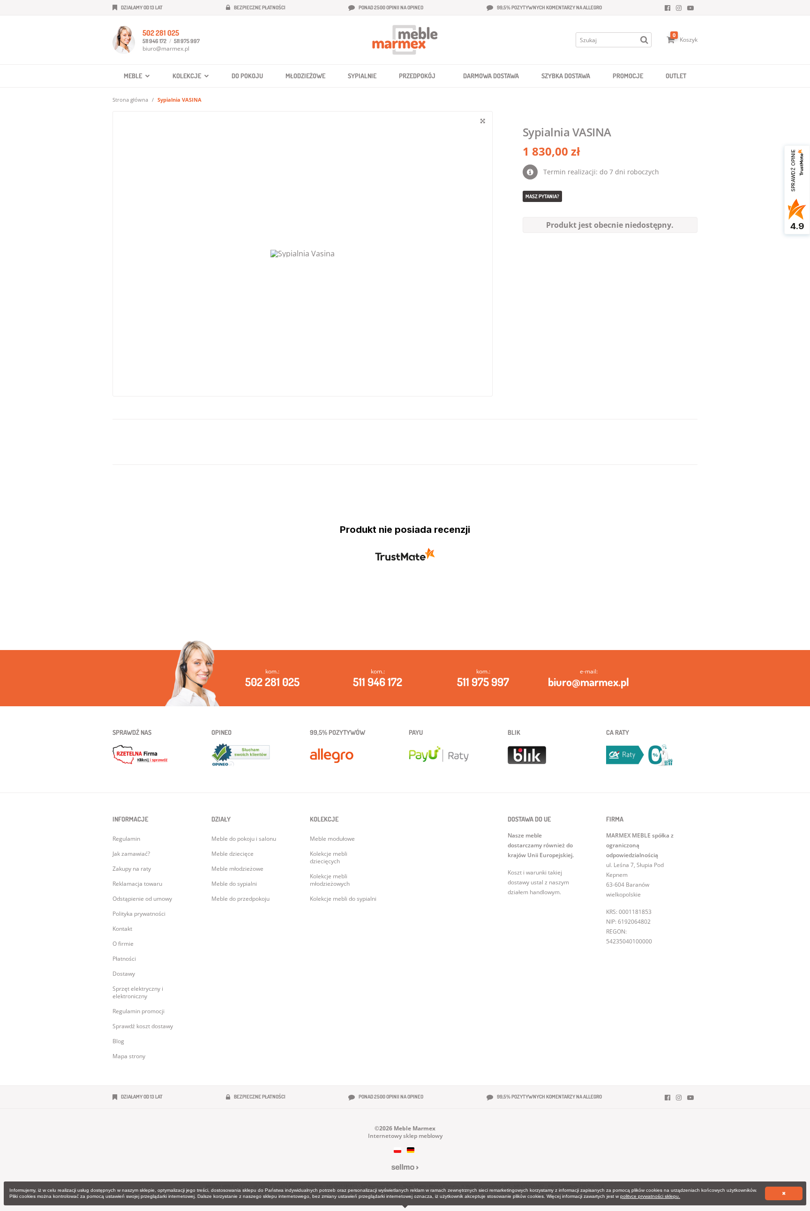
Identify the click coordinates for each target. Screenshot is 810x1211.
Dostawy (123, 974)
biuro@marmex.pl (165, 48)
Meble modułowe (332, 839)
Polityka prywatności (138, 914)
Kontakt (122, 929)
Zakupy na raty (131, 869)
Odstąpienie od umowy (142, 899)
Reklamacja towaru (137, 884)
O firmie (123, 944)
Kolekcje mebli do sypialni (343, 899)
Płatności (124, 959)
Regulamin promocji (138, 1011)
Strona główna (130, 99)
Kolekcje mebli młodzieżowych (330, 880)
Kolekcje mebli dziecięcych (328, 857)
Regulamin (126, 839)
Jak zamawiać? (131, 854)
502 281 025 (160, 32)
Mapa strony (128, 1056)
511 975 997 (187, 41)
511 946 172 (154, 41)
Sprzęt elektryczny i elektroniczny (137, 992)
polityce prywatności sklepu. (650, 1196)
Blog (118, 1041)
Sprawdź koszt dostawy (142, 1026)
